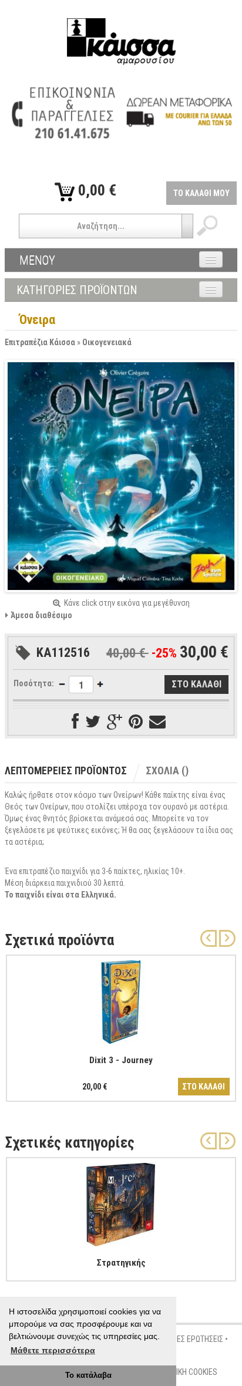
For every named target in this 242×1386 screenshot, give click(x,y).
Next (226, 473)
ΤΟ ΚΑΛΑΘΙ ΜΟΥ (201, 193)
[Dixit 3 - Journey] (121, 1000)
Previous (16, 473)
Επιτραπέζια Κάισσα (40, 342)
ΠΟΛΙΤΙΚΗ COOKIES (186, 1372)
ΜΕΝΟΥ (37, 260)
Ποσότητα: (34, 683)
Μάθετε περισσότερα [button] (53, 1350)
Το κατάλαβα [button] (88, 1375)
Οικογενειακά (107, 342)
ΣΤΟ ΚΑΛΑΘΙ (204, 1086)
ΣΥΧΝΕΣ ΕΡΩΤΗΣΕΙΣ (191, 1339)
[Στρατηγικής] (121, 1202)
